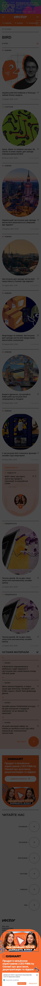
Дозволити (21, 983)
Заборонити (33, 983)
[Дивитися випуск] (20, 941)
